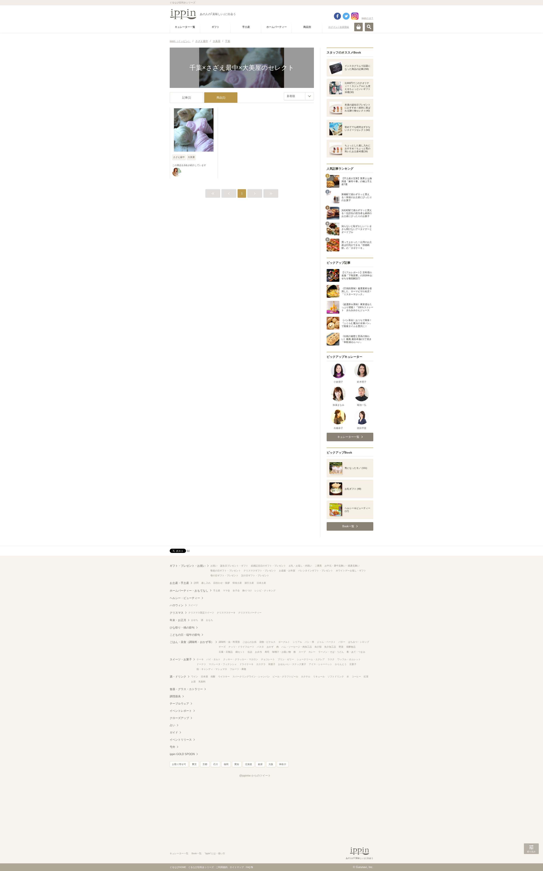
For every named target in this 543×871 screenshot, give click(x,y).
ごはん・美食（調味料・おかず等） (192, 642)
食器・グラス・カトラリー (186, 689)
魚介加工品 (330, 646)
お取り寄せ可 (179, 764)
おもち (209, 620)
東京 (194, 764)
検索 (369, 27)
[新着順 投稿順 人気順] (299, 96)
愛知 (236, 764)
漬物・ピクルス (267, 642)
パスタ (260, 646)
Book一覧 (197, 853)
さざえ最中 (179, 157)
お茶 (193, 681)
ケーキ (200, 659)
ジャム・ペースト (326, 642)
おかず (270, 646)
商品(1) (221, 97)
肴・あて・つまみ (356, 652)
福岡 (226, 764)
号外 (172, 746)
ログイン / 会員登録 (338, 27)
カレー (311, 652)
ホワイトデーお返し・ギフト (351, 570)
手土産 (216, 590)
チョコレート (268, 659)
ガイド (174, 732)
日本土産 (261, 583)
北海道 (248, 764)
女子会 (236, 590)
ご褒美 (318, 565)
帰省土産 (237, 583)
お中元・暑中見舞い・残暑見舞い (342, 565)
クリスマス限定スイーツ (201, 612)
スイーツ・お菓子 (181, 659)
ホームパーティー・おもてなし (189, 590)
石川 (215, 764)
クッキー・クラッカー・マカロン (240, 659)
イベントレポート (181, 710)
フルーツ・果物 (238, 669)
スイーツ (193, 605)
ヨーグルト (284, 642)
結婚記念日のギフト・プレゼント (268, 565)
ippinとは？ (367, 18)
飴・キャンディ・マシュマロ (212, 669)
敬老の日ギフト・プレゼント (225, 570)
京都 (205, 764)
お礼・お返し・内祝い (300, 565)
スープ (302, 652)
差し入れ (206, 583)
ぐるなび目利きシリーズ (201, 867)
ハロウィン (176, 605)
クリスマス (176, 612)
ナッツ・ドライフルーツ (241, 646)
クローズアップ (179, 718)
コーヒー (356, 676)
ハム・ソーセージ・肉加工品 (296, 646)
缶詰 (250, 652)
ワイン (194, 676)
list (188, 550)
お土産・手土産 (179, 583)
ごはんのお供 (249, 642)
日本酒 (204, 676)
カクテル (305, 676)
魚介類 (318, 646)
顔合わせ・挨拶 (221, 583)
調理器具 (175, 696)
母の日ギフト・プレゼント (224, 575)
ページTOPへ (531, 861)
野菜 (341, 646)
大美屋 (191, 157)
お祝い (213, 565)
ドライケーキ (246, 664)
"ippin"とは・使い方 (215, 853)
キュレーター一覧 (179, 853)
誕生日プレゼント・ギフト (234, 565)
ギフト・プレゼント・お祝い (188, 565)
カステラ (261, 664)
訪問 (196, 583)
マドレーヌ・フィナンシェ (223, 664)
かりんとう (341, 664)
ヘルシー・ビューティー (185, 598)
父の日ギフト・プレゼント (255, 575)
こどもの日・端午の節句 (185, 634)
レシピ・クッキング (265, 590)
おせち (194, 620)
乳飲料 (202, 681)
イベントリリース (181, 739)
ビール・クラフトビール (285, 676)
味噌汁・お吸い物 (281, 652)
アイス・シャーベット (320, 664)
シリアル (297, 642)
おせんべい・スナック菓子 (292, 664)
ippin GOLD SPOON (182, 754)
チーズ (222, 646)
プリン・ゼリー (286, 659)
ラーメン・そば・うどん (331, 652)
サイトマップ (237, 867)
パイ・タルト (213, 659)
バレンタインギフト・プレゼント (315, 570)
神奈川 (282, 764)
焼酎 (213, 676)
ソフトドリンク (335, 676)
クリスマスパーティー (250, 612)
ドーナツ (201, 664)
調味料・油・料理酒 (229, 642)
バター (341, 642)
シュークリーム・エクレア (311, 659)
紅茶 (366, 676)
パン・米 (309, 642)
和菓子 (271, 664)
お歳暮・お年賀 (287, 570)
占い (172, 725)
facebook (337, 16)
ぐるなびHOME (178, 867)
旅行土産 (249, 583)
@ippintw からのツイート (255, 775)
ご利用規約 (222, 867)
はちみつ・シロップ (358, 642)
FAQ (248, 867)
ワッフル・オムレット (349, 659)
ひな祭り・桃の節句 (182, 627)
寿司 (267, 652)
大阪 (271, 764)
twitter (346, 16)
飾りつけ (247, 590)
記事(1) (186, 97)
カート (358, 27)
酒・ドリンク (178, 676)
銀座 (260, 764)
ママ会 (226, 590)
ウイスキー (224, 676)
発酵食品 (350, 646)
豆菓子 (352, 664)
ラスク (330, 659)
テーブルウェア (179, 703)
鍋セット (240, 652)
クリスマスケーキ (226, 612)
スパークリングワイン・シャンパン (251, 676)
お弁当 (258, 652)
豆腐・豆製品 (226, 652)
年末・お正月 (178, 620)
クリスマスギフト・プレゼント (260, 570)
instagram (354, 16)
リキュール (319, 676)
